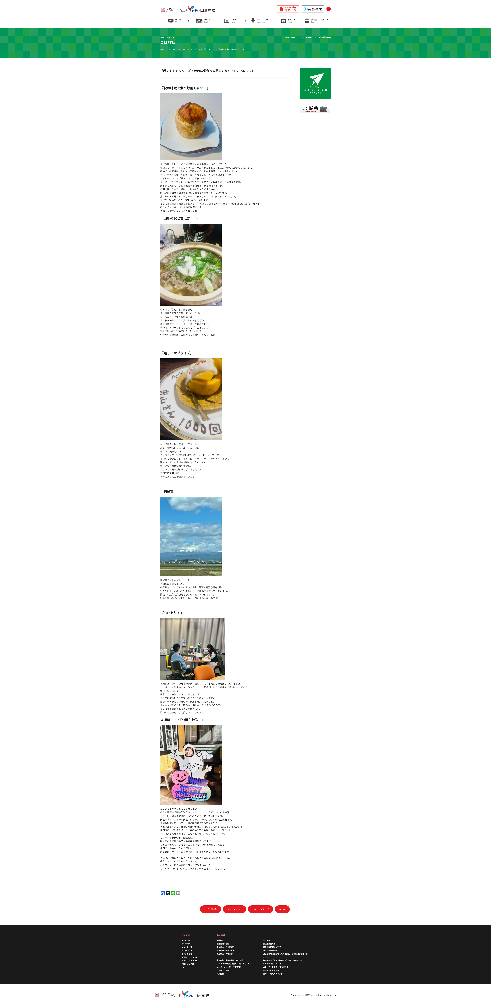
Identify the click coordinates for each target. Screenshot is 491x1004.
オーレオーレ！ (185, 49)
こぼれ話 (196, 49)
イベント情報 (187, 953)
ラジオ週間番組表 (322, 37)
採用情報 (221, 973)
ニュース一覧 (187, 947)
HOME (162, 49)
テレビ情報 (186, 940)
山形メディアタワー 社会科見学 (275, 967)
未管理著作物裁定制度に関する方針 (231, 960)
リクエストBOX (305, 37)
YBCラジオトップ (261, 909)
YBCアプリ (186, 967)
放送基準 (266, 940)
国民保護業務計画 (270, 950)
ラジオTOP (290, 37)
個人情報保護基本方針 (226, 950)
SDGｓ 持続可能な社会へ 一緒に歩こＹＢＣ (234, 963)
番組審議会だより (270, 943)
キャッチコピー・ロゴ (272, 963)
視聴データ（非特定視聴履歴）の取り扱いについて (283, 960)
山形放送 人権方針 (225, 953)
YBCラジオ (172, 49)
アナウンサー (187, 950)
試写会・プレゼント (190, 957)
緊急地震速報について (272, 947)
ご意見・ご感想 (223, 970)
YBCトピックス (188, 964)
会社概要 (220, 940)
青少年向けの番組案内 (226, 947)
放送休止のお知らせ (271, 970)
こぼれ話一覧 (210, 909)
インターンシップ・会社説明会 (229, 967)
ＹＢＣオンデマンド (190, 960)
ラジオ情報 (186, 943)
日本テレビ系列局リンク (273, 973)
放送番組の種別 (223, 943)
